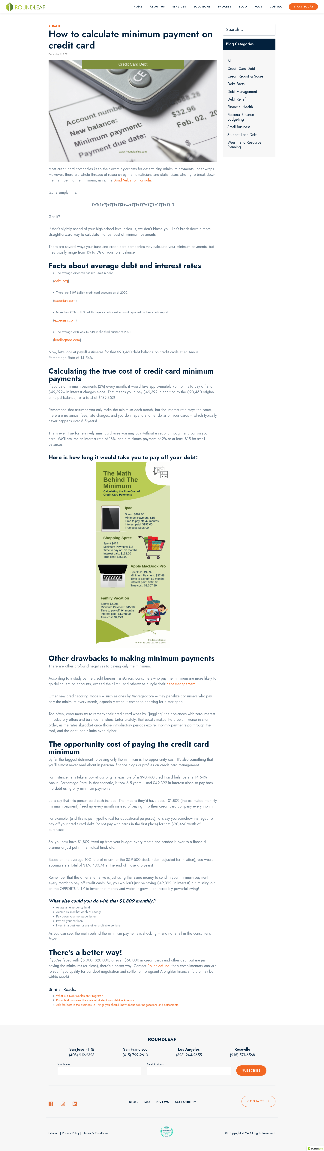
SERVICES (179, 6)
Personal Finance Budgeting (240, 117)
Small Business (238, 127)
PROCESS (224, 6)
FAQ (147, 1102)
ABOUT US (157, 6)
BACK (56, 26)
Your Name (64, 1064)
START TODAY (303, 6)
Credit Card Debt (241, 68)
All (229, 61)
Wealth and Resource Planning (244, 145)
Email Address (155, 1064)
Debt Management (242, 91)
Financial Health (240, 107)
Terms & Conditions (95, 1133)
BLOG (243, 6)
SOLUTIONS (202, 6)
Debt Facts (235, 84)
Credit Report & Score (245, 76)
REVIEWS (162, 1102)
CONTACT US (258, 1101)
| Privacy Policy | (70, 1133)
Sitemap (53, 1133)
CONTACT (277, 6)
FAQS (258, 6)
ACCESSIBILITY (185, 1102)
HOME (138, 6)
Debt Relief (236, 99)
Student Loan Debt (242, 134)
